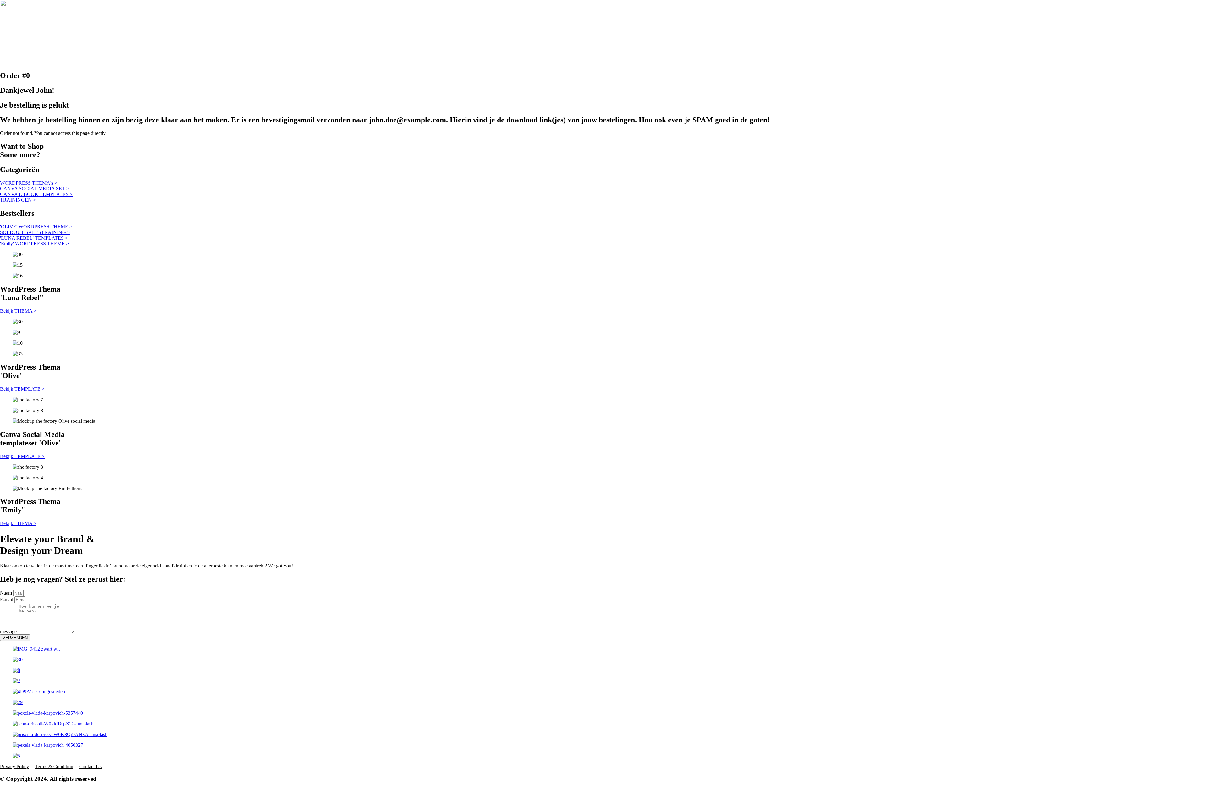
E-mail (7, 599)
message (9, 631)
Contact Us (90, 766)
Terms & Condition (54, 766)
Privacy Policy (14, 766)
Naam (6, 592)
